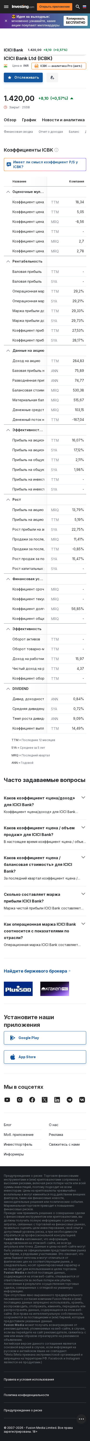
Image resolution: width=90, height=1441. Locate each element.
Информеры (14, 1154)
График (29, 119)
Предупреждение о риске (23, 1410)
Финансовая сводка (18, 131)
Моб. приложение (19, 1135)
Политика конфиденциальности (26, 1395)
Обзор (10, 119)
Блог (8, 1125)
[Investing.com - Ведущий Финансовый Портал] (23, 7)
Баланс (74, 131)
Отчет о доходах (51, 131)
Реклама (56, 1135)
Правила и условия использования (29, 1379)
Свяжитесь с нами (64, 1144)
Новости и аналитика (63, 119)
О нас (53, 1125)
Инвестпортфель (18, 1144)
